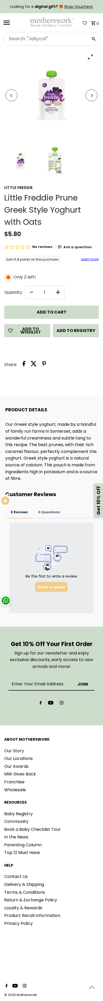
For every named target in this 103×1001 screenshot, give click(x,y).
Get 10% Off (98, 500)
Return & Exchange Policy (30, 900)
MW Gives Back (20, 774)
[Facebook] (41, 703)
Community (16, 821)
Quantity (13, 292)
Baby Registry (18, 814)
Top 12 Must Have (22, 852)
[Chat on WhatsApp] (5, 601)
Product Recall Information (32, 915)
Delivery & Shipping (24, 884)
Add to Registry (76, 331)
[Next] (91, 95)
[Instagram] (61, 703)
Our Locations (18, 758)
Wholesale (15, 790)
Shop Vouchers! (78, 6)
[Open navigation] (14, 22)
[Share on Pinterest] (44, 364)
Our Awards (16, 766)
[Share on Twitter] (34, 364)
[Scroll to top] (92, 987)
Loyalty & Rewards (23, 908)
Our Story (14, 751)
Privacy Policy (18, 923)
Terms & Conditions (24, 892)
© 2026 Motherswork (20, 995)
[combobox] (45, 38)
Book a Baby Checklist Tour (32, 829)
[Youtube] (50, 703)
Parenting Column (23, 845)
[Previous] (11, 95)
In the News (16, 837)
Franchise (14, 782)
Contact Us (16, 876)
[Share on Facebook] (23, 364)
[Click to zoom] (90, 57)
